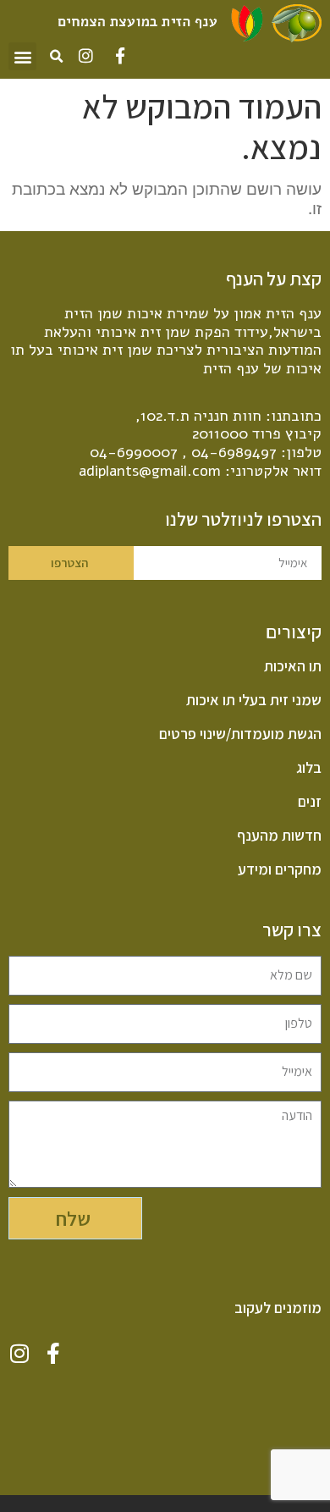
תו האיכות (293, 666)
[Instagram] (85, 55)
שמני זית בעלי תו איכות (254, 700)
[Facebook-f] (119, 55)
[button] (22, 56)
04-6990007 (134, 452)
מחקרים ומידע (280, 869)
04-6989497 (234, 452)
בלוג (309, 767)
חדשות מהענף (279, 835)
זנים (310, 801)
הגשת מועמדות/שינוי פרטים (240, 734)
